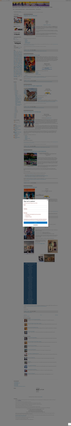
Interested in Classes (29, 216)
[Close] (47, 200)
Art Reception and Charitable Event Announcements (33, 214)
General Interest (28, 215)
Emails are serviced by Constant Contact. (41, 220)
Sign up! (35, 222)
